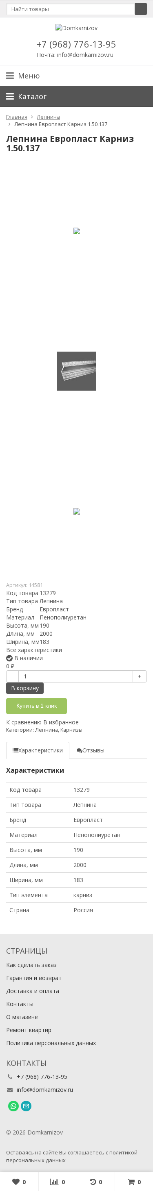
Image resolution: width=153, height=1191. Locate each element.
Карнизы (71, 729)
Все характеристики (34, 650)
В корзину (25, 688)
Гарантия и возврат (34, 978)
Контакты (19, 1004)
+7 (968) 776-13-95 (76, 44)
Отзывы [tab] (93, 750)
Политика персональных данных (51, 1043)
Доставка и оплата (32, 991)
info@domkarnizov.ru (45, 1089)
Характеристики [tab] (40, 750)
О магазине (22, 1017)
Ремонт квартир (28, 1030)
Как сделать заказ (31, 965)
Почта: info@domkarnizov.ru (75, 55)
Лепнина (46, 729)
